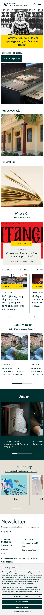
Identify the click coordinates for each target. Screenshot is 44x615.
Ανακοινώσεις (6, 545)
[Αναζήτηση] (34, 4)
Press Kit (5, 549)
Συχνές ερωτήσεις (29, 550)
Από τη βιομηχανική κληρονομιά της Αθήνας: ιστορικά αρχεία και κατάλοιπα (13, 301)
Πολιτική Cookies (32, 592)
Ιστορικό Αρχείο (11, 110)
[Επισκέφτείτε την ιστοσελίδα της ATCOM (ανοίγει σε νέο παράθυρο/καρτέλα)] (22, 612)
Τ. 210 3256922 (7, 562)
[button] (9, 317)
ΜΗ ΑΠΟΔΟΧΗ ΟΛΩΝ (22, 602)
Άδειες (4, 553)
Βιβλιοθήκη (8, 162)
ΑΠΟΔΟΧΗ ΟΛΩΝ (22, 607)
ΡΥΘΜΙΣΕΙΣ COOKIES (21, 596)
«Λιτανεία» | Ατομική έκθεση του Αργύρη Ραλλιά (22, 254)
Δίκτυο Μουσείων (12, 52)
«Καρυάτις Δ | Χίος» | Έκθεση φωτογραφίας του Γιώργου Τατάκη (22, 41)
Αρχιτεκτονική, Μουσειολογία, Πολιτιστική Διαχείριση (16, 444)
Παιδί (15, 498)
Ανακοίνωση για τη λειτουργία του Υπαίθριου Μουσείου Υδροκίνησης (13, 371)
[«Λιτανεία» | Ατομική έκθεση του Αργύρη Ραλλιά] (22, 233)
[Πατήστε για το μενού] (39, 4)
